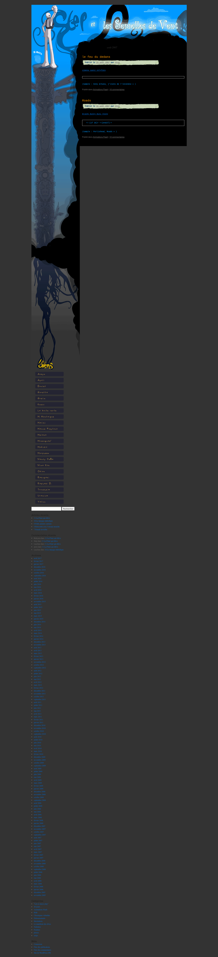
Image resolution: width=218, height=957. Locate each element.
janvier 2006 (38, 889)
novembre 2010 (40, 728)
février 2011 (38, 719)
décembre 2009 (39, 757)
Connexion (38, 944)
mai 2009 (37, 777)
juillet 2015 (38, 607)
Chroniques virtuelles (42, 915)
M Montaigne (46, 416)
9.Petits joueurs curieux (43, 523)
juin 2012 (37, 676)
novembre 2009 (40, 759)
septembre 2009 (40, 765)
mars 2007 (38, 852)
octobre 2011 (39, 696)
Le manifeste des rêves (42, 924)
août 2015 (37, 604)
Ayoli (41, 380)
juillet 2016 (38, 581)
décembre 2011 (39, 690)
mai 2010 (37, 745)
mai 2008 (37, 811)
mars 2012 (38, 685)
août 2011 (37, 702)
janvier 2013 (38, 659)
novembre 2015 (40, 601)
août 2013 (37, 647)
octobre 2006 (39, 866)
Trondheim (44, 489)
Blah (35, 912)
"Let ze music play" (41, 903)
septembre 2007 (40, 834)
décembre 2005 (39, 892)
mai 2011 (37, 711)
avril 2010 (37, 748)
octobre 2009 (39, 762)
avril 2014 (37, 630)
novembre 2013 (40, 644)
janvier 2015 (38, 618)
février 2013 (38, 656)
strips (36, 935)
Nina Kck (44, 465)
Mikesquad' (45, 441)
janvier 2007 (38, 857)
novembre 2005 (40, 895)
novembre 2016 (40, 569)
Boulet (42, 386)
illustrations (38, 921)
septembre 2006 (40, 869)
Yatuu (42, 501)
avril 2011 (37, 713)
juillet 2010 (38, 739)
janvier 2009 (38, 788)
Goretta (43, 392)
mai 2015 (37, 613)
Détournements (39, 918)
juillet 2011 (38, 705)
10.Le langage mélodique (43, 520)
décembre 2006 (39, 860)
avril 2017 (37, 558)
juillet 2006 (38, 872)
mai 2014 (37, 627)
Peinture (37, 929)
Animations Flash (40, 909)
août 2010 (37, 736)
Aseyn (41, 374)
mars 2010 (38, 751)
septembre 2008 (40, 800)
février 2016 (38, 595)
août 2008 (37, 803)
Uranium (43, 495)
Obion (41, 471)
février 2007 (38, 854)
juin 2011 (37, 708)
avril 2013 (37, 650)
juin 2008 (37, 808)
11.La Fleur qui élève (42, 518)
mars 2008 (38, 817)
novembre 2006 (40, 863)
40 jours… (38, 906)
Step (117, 62)
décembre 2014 (39, 621)
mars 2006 (38, 883)
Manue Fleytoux (48, 428)
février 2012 (38, 687)
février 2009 (38, 785)
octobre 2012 (39, 664)
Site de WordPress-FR (42, 952)
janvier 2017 (38, 564)
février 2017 (38, 561)
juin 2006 (37, 875)
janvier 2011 (38, 722)
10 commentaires (116, 137)
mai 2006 (37, 878)
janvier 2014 (38, 639)
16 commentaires (116, 89)
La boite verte (47, 410)
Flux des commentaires (42, 950)
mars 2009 (38, 783)
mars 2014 (38, 633)
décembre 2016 (39, 567)
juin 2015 (37, 610)
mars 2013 (38, 653)
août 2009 (37, 768)
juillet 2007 (38, 840)
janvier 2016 (38, 598)
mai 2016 (37, 587)
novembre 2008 (40, 794)
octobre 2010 (39, 731)
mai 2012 (37, 679)
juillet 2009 (38, 771)
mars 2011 (38, 716)
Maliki (42, 422)
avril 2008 (37, 814)
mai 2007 (37, 846)
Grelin (42, 398)
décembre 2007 (39, 826)
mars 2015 (38, 615)
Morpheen (43, 453)
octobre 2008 (39, 797)
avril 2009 (37, 780)
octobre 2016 (39, 572)
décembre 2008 (39, 791)
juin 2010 (37, 742)
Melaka (42, 434)
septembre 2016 (40, 575)
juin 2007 (37, 843)
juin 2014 (37, 624)
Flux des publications (42, 947)
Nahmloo (37, 926)
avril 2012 (37, 682)
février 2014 (38, 636)
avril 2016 (37, 590)
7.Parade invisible (40, 529)
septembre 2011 (40, 699)
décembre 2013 (39, 641)
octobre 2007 (39, 831)
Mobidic (43, 447)
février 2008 (38, 820)
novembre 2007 (40, 829)
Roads (86, 100)
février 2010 (38, 754)
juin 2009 (37, 774)
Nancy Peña (46, 459)
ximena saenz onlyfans (94, 70)
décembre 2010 (39, 725)
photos (36, 932)
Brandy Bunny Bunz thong (95, 114)
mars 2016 (38, 592)
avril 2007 (37, 849)
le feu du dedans (96, 57)
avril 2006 (37, 880)
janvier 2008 (38, 823)
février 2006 (38, 886)
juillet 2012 (38, 673)
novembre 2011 (40, 693)
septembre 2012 (40, 667)
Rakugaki (43, 477)
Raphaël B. (45, 483)
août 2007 (37, 837)
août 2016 (37, 578)
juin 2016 (37, 584)
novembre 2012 (40, 662)
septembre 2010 (40, 734)
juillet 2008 (38, 806)
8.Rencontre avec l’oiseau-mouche (47, 526)
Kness (41, 404)
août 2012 (37, 670)
